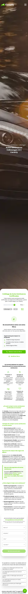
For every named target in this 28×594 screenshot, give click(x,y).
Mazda (10, 474)
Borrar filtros (22, 309)
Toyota (19, 473)
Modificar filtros (14, 356)
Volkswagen (16, 474)
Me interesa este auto (14, 551)
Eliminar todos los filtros (14, 352)
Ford (11, 476)
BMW (14, 476)
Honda (6, 474)
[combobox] (14, 527)
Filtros (22, 305)
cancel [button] (11, 309)
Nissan (15, 473)
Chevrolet (7, 476)
